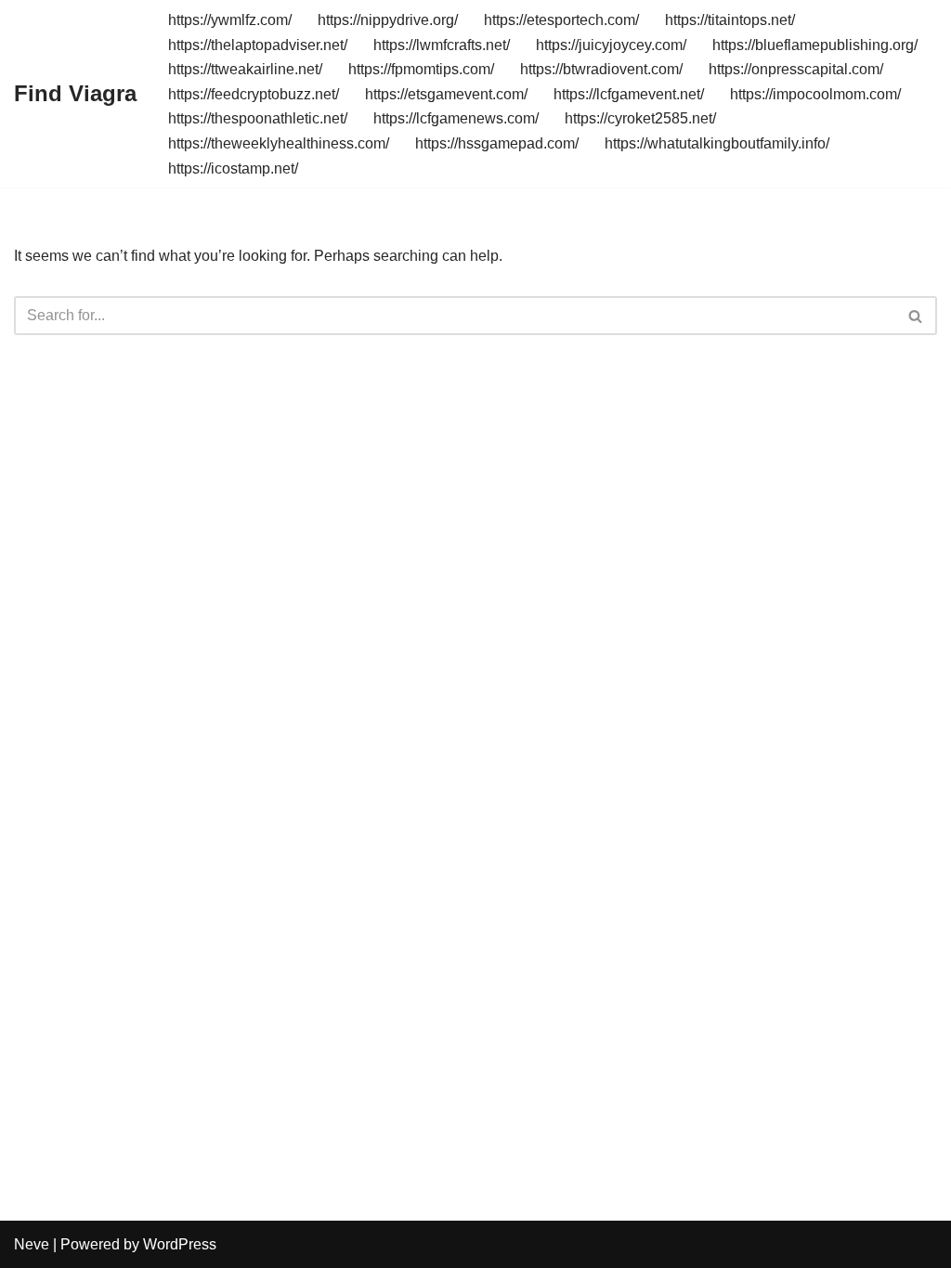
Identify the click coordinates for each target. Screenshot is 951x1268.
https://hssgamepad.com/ (497, 143)
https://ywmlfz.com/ (230, 20)
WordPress (179, 1244)
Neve (31, 1244)
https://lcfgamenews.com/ (456, 118)
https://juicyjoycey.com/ (611, 45)
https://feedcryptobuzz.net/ (253, 94)
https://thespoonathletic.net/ (257, 118)
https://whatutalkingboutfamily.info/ (717, 143)
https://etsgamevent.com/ (446, 94)
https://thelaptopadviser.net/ (257, 45)
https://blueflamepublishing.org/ (815, 45)
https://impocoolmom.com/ (815, 94)
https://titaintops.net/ (730, 20)
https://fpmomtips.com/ (421, 69)
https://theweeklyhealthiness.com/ (278, 143)
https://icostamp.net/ (233, 168)
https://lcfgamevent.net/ (629, 94)
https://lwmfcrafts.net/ (441, 45)
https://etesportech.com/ (561, 20)
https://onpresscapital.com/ (796, 69)
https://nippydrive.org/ (388, 20)
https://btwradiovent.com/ (601, 69)
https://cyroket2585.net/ (640, 118)
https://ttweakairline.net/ (245, 69)
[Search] (916, 315)
